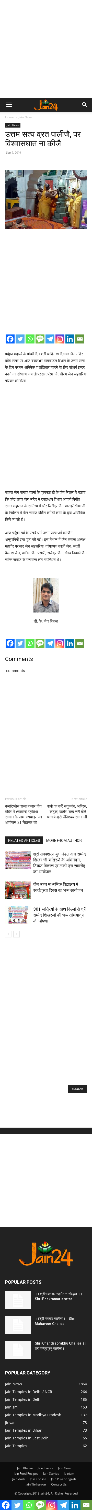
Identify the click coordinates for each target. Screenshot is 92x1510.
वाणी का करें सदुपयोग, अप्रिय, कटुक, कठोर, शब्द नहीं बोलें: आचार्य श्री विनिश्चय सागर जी (67, 811)
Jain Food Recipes (26, 1473)
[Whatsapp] (30, 338)
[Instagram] (59, 338)
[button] (9, 105)
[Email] (79, 338)
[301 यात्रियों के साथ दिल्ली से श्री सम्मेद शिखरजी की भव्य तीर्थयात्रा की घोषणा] (18, 915)
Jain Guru (64, 1468)
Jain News (25, 117)
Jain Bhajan (25, 1468)
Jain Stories (51, 1473)
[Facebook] (10, 338)
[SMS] (40, 338)
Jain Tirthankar (36, 1484)
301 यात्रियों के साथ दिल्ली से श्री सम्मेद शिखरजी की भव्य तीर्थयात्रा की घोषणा (59, 915)
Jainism (69, 1473)
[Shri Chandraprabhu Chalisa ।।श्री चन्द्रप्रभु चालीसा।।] (18, 1350)
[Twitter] (20, 338)
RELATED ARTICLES (24, 840)
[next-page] (16, 934)
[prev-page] (8, 934)
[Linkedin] (69, 338)
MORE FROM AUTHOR (64, 840)
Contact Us (59, 1484)
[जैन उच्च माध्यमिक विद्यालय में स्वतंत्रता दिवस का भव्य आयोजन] (18, 890)
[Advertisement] (46, 49)
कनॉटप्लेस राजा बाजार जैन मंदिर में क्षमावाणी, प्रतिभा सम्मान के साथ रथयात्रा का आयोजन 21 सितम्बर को (23, 814)
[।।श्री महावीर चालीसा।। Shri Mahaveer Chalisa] (18, 1325)
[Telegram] (49, 338)
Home (9, 117)
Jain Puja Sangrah (63, 1479)
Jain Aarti (18, 1479)
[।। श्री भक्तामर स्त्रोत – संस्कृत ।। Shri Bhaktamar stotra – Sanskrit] (18, 1300)
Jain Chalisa (38, 1479)
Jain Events (45, 1468)
